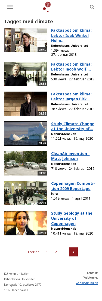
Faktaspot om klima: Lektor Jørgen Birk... (71, 96)
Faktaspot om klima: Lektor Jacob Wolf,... (71, 67)
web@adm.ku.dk (87, 283)
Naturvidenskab (63, 134)
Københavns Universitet (69, 45)
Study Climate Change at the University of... (72, 126)
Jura (54, 193)
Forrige (33, 252)
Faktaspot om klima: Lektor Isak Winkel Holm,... (71, 35)
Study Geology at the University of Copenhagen (71, 218)
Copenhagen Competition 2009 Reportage (73, 186)
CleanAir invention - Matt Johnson (70, 156)
